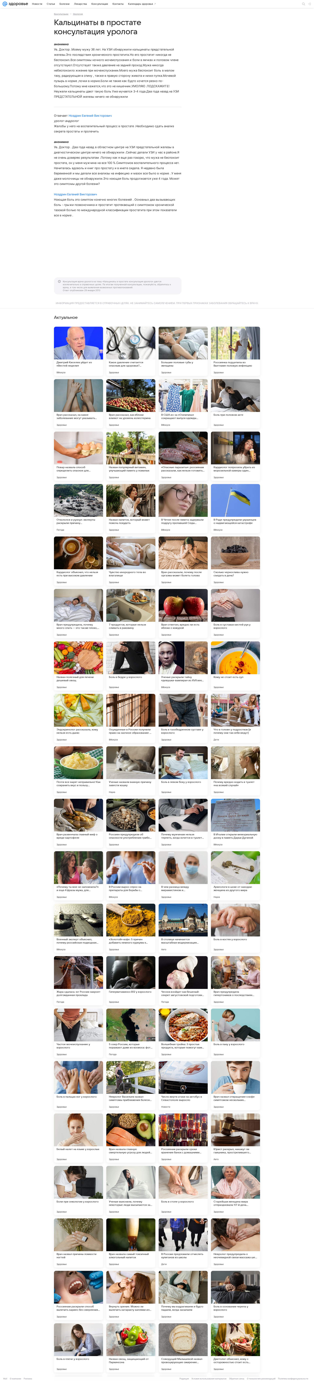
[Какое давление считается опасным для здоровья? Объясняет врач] (130, 351)
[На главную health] (17, 4)
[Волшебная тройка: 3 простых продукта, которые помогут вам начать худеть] (183, 1033)
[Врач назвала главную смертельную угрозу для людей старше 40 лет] (130, 1138)
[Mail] (5, 4)
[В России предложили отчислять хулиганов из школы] (183, 1243)
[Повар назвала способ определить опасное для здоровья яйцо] (78, 456)
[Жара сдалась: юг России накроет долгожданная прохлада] (78, 980)
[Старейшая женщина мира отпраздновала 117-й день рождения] (235, 1190)
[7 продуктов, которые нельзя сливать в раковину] (130, 613)
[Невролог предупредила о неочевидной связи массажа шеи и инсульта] (235, 1243)
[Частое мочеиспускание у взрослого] (78, 1033)
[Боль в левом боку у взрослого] (183, 770)
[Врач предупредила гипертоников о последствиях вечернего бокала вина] (235, 980)
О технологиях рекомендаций (261, 1378)
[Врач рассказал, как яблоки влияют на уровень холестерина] (130, 403)
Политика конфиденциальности (293, 1378)
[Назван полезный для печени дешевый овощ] (78, 666)
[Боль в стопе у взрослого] (183, 1190)
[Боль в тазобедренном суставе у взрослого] (183, 718)
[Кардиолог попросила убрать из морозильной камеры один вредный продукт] (235, 456)
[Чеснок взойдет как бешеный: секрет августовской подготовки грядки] (183, 980)
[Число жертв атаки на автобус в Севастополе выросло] (183, 1085)
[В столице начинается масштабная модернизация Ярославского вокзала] (183, 928)
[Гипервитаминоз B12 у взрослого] (130, 980)
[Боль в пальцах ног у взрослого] (78, 1085)
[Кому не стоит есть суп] (235, 666)
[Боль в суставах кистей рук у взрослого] (235, 613)
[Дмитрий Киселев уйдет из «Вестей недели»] (78, 351)
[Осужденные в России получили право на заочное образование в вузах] (130, 718)
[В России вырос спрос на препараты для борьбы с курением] (130, 875)
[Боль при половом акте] (235, 403)
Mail (5, 1378)
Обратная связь (236, 1378)
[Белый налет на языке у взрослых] (78, 1138)
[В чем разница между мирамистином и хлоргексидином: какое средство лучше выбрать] (183, 875)
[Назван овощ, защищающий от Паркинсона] (130, 1347)
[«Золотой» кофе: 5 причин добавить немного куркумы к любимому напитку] (130, 928)
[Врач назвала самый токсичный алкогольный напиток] (130, 1243)
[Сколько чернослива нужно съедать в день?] (235, 561)
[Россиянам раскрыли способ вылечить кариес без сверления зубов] (78, 1295)
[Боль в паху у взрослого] (235, 1033)
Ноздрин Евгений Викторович (90, 115)
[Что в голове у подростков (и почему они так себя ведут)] (235, 718)
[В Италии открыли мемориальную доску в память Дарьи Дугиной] (235, 823)
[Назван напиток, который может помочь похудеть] (130, 508)
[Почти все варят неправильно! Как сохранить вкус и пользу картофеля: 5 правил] (78, 770)
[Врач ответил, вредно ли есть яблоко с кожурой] (183, 613)
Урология (78, 14)
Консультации (61, 14)
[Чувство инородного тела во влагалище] (130, 561)
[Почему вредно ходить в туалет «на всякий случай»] (235, 770)
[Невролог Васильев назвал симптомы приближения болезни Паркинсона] (130, 1085)
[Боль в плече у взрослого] (78, 1347)
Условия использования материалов (209, 1378)
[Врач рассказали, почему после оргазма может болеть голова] (183, 561)
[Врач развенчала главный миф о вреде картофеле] (78, 823)
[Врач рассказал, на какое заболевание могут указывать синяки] (78, 403)
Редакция (184, 1378)
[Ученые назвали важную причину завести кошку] (130, 770)
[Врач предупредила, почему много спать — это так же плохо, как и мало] (78, 613)
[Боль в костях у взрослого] (235, 928)
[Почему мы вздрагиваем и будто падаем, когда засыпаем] (183, 1295)
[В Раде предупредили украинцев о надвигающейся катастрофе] (235, 508)
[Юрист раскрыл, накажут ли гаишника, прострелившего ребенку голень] (235, 1138)
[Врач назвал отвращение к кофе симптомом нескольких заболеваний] (235, 1085)
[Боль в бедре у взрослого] (130, 666)
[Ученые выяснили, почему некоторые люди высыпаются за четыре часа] (130, 1190)
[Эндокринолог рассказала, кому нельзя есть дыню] (78, 718)
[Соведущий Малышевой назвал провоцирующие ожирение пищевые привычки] (183, 1347)
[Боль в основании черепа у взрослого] (235, 1295)
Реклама (28, 1378)
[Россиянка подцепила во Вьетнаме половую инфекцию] (235, 351)
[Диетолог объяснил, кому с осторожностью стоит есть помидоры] (235, 1347)
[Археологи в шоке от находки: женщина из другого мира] (235, 875)
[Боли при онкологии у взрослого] (78, 1190)
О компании (15, 1378)
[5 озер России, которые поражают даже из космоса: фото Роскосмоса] (130, 1033)
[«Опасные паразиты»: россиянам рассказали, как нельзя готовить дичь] (183, 456)
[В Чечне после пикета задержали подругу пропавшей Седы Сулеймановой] (183, 508)
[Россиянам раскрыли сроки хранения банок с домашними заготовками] (183, 1138)
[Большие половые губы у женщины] (183, 351)
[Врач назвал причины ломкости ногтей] (78, 1243)
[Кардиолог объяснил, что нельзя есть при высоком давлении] (78, 561)
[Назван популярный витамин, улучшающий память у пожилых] (130, 456)
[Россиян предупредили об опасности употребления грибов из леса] (130, 823)
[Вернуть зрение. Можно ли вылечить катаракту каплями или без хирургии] (130, 1295)
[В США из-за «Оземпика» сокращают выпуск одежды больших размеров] (183, 403)
